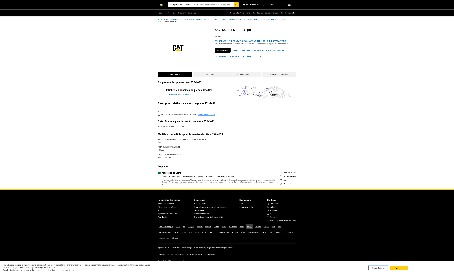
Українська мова (164, 238)
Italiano (176, 232)
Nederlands (233, 227)
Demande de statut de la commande (208, 217)
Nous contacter (200, 204)
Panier (241, 204)
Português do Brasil (222, 232)
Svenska (264, 232)
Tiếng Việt (175, 238)
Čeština (216, 227)
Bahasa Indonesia (165, 232)
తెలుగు (278, 232)
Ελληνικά (266, 227)
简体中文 (200, 227)
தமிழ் (271, 232)
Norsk (204, 232)
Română (235, 232)
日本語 (184, 232)
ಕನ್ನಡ (190, 232)
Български (191, 227)
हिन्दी (279, 227)
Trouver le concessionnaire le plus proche (210, 207)
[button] (258, 50)
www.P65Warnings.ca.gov (206, 115)
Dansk (224, 227)
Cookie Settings (186, 248)
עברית (273, 227)
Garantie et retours (201, 214)
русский (242, 232)
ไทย (284, 232)
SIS (159, 210)
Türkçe (290, 232)
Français (249, 227)
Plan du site (162, 217)
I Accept (398, 268)
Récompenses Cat (246, 207)
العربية (178, 227)
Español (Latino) (253, 232)
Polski (211, 232)
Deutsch (258, 227)
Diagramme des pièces (167, 207)
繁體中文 (208, 227)
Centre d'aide (199, 210)
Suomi (242, 227)
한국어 (197, 232)
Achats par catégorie (166, 204)
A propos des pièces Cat (167, 214)
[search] (236, 4)
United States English (166, 227)
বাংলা (184, 227)
